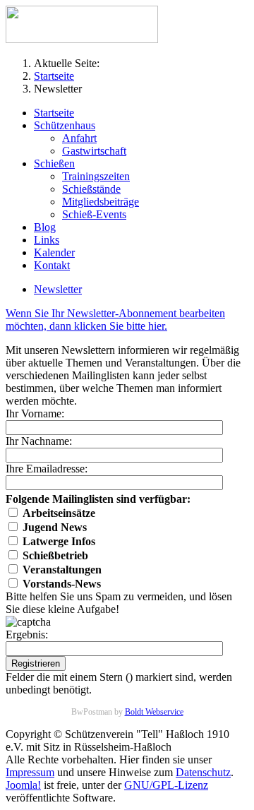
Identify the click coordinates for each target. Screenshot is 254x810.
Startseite (54, 113)
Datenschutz (203, 772)
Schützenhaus (64, 125)
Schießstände (91, 189)
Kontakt (52, 265)
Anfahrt (79, 138)
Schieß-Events (94, 214)
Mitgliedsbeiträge (100, 202)
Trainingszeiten (96, 176)
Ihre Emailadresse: (46, 469)
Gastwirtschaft (94, 151)
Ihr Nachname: (39, 441)
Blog (45, 227)
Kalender (54, 252)
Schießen (54, 163)
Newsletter (58, 289)
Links (46, 240)
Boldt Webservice (154, 712)
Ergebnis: (27, 635)
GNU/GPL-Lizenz (166, 785)
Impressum (30, 772)
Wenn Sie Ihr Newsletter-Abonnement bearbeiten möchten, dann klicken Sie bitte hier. (115, 319)
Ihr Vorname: (35, 413)
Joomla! (23, 785)
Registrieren (35, 663)
